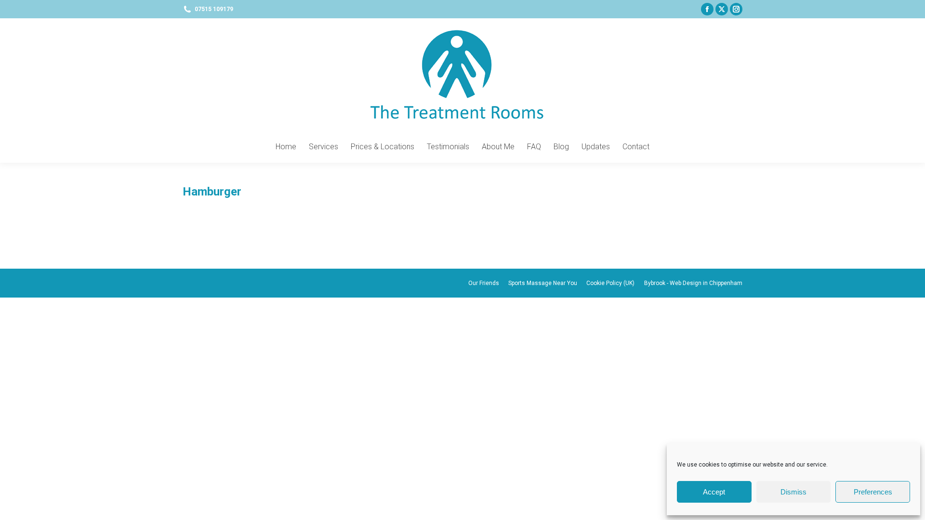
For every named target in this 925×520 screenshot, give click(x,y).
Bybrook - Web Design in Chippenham (693, 283)
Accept (714, 492)
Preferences (873, 492)
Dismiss (793, 492)
